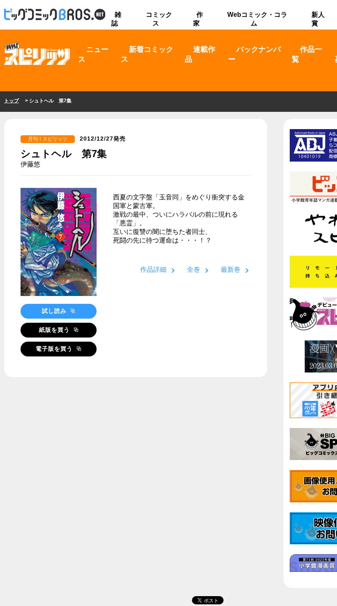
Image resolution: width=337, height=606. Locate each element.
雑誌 (116, 19)
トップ (11, 101)
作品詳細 (153, 269)
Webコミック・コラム (257, 19)
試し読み (55, 311)
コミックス (159, 19)
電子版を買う (55, 348)
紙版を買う (55, 329)
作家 (198, 19)
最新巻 (230, 269)
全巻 (193, 269)
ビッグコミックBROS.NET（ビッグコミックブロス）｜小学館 (54, 15)
